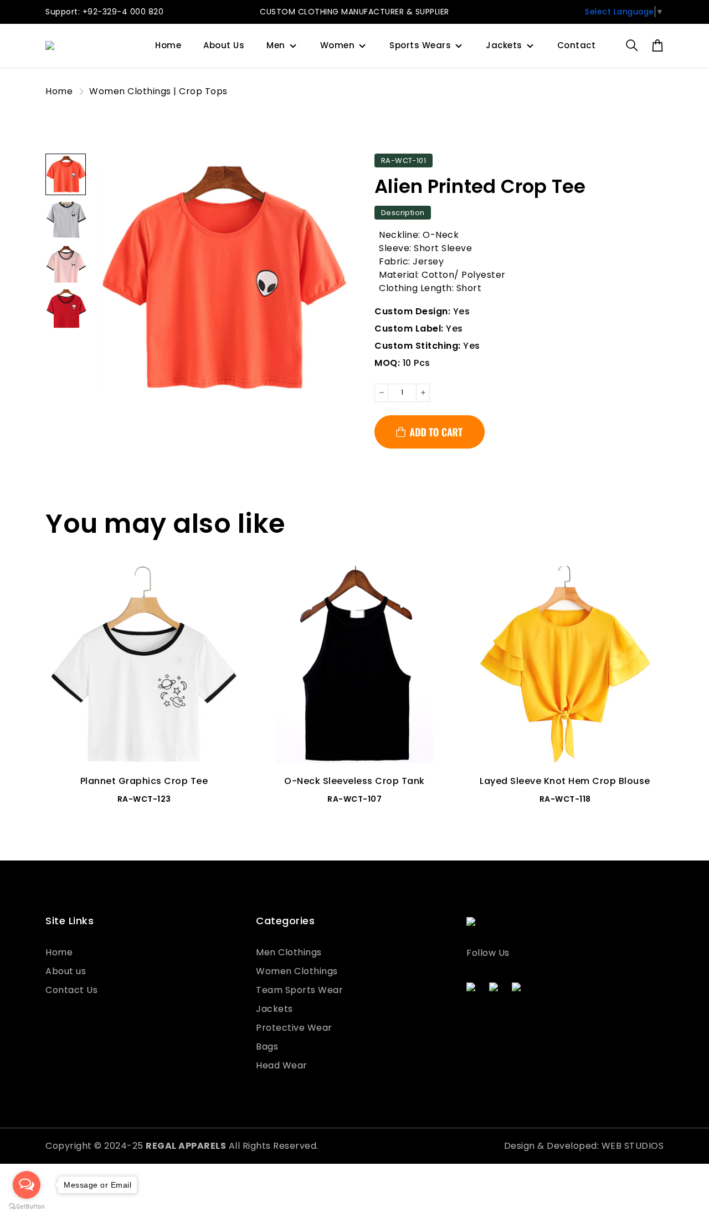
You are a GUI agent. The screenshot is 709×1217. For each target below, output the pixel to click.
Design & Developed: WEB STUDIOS (584, 1145)
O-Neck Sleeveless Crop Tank (354, 781)
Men (275, 45)
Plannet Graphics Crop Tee (144, 781)
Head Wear (281, 1065)
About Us (223, 45)
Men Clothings (289, 952)
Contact (576, 45)
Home (168, 45)
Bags (267, 1046)
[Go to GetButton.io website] (26, 1206)
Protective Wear (294, 1027)
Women (337, 45)
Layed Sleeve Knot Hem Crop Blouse (565, 781)
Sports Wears (420, 45)
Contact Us (71, 990)
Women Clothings (297, 971)
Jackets (504, 45)
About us (65, 971)
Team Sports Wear (299, 990)
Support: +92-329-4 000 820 (104, 11)
